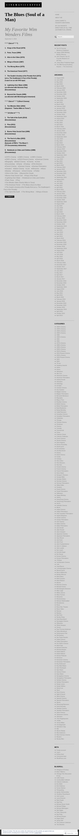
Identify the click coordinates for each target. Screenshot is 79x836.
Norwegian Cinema (62, 621)
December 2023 (61, 132)
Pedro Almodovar (61, 631)
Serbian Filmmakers (62, 682)
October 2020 (60, 199)
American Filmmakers (63, 377)
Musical (58, 611)
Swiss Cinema (60, 712)
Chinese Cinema (61, 422)
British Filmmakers (62, 406)
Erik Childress (60, 786)
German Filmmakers (40, 166)
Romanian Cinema (62, 659)
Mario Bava (59, 576)
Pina (18, 180)
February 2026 (61, 88)
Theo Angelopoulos (62, 718)
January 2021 (60, 193)
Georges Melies (61, 479)
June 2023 (59, 139)
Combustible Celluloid (63, 780)
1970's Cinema (11, 157)
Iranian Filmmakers (62, 519)
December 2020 (61, 195)
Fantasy (27, 164)
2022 (58, 359)
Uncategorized (60, 724)
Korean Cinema (61, 556)
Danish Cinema (61, 440)
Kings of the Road (31, 175)
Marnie (58, 582)
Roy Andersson (61, 664)
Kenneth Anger (61, 552)
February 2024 (61, 128)
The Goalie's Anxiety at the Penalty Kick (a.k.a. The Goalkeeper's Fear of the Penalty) (27, 188)
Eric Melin (59, 784)
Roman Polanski (61, 655)
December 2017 (61, 264)
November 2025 (61, 94)
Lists (28, 168)
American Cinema (42, 159)
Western (59, 737)
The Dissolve (60, 824)
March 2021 (60, 189)
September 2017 (61, 268)
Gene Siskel (60, 473)
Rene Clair (59, 645)
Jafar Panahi (60, 530)
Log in (58, 752)
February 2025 (61, 106)
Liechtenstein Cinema (63, 562)
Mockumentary (61, 599)
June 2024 (59, 120)
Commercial (60, 430)
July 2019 (59, 230)
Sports (58, 702)
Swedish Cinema (61, 708)
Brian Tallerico (60, 771)
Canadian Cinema (61, 414)
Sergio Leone (60, 684)
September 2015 (61, 309)
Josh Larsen (60, 796)
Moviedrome (60, 603)
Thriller (37, 171)
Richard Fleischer (61, 647)
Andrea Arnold (60, 379)
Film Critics (59, 461)
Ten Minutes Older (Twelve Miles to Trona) (20, 182)
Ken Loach (59, 550)
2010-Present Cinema (26, 159)
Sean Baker (60, 674)
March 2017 (60, 277)
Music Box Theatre (62, 607)
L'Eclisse (59, 560)
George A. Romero (62, 475)
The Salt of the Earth (13, 192)
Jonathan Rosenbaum (63, 794)
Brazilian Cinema (61, 402)
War (57, 728)
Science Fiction (61, 672)
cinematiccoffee (23, 5)
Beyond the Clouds (27, 173)
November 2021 (61, 173)
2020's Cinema (61, 355)
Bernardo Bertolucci (62, 396)
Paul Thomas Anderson (63, 629)
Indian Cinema (60, 509)
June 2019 (59, 232)
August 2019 (60, 228)
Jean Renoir (60, 538)
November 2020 (61, 197)
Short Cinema (27, 171)
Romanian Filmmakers (63, 661)
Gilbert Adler (60, 485)
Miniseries (35, 168)
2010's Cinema (61, 351)
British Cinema (20, 161)
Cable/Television (61, 412)
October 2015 (60, 307)
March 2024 (60, 126)
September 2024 (61, 116)
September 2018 (61, 248)
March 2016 (60, 297)
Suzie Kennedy (61, 706)
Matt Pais (59, 802)
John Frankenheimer (62, 544)
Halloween (59, 493)
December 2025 (61, 92)
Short (58, 690)
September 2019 (61, 226)
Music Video (60, 609)
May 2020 (59, 210)
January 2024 (60, 130)
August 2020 (60, 204)
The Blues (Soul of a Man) (32, 185)
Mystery (8, 171)
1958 (58, 335)
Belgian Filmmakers (62, 394)
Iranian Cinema (61, 517)
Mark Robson (60, 580)
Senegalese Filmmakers (63, 678)
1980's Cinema (24, 157)
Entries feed (60, 754)
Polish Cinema (60, 639)
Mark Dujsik (60, 800)
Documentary (10, 164)
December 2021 (61, 171)
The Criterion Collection (63, 822)
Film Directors (37, 164)
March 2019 (60, 238)
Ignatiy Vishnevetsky (62, 792)
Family (58, 456)
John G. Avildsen (61, 546)
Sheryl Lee (59, 688)
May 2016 (59, 293)
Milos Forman (60, 595)
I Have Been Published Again (65, 62)
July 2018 (59, 252)
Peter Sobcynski (61, 812)
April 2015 (59, 311)
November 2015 (61, 305)
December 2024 (61, 110)
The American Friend (13, 185)
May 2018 (59, 256)
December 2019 (61, 220)
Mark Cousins (60, 578)
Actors (58, 369)
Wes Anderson (60, 733)
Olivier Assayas (61, 625)
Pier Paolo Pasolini (62, 637)
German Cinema (24, 166)
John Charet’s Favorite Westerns (62, 21)
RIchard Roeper (61, 649)
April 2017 (59, 275)
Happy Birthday (61, 495)
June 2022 (59, 159)
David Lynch (60, 446)
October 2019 (60, 224)
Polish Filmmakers (62, 641)
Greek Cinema (60, 489)
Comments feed (61, 756)
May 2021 (59, 185)
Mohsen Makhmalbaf (62, 601)
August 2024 (60, 118)
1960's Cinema (61, 337)
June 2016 (59, 291)
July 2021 (59, 181)
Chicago (58, 420)
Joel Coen (59, 540)
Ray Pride (59, 814)
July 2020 (59, 206)
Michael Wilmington (62, 808)
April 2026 (59, 84)
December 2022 (61, 151)
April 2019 (59, 236)
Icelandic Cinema (61, 505)
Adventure (59, 371)
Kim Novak (59, 554)
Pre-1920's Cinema (62, 643)
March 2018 (60, 260)
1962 (58, 339)
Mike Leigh (59, 590)
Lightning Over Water (13, 178)
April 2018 (59, 258)
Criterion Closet (61, 434)
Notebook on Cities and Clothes (34, 178)
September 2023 (61, 137)
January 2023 (60, 149)
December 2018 (61, 242)
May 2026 (59, 82)
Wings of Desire (42, 192)
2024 (58, 361)
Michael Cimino (61, 586)
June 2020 (59, 208)
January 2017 (60, 279)
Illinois (58, 507)
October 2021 (60, 175)
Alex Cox (59, 373)
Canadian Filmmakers (63, 416)
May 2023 (59, 141)
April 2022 (59, 163)
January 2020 (60, 218)
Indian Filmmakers (62, 511)
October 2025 (60, 96)
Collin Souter (60, 778)
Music (44, 168)
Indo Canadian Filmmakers (64, 513)
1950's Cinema (61, 333)
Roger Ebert (60, 818)
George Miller (60, 477)
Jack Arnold (59, 528)
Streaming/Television (62, 704)
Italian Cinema (19, 168)
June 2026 (59, 80)
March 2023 (60, 145)
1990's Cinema (36, 157)
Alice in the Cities (12, 173)
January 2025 (60, 108)
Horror (58, 503)
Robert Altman (60, 653)
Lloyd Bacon (60, 566)
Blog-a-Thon (60, 400)
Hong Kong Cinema (62, 499)
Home (57, 14)
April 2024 (59, 124)
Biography (9, 161)
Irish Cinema (60, 521)
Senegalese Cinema (62, 676)
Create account (61, 750)
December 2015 (61, 303)
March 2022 (60, 165)
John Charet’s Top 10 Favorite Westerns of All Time (62, 58)
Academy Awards (61, 365)
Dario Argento (60, 442)
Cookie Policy (38, 832)
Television (59, 716)
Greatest (9, 168)
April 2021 (59, 187)
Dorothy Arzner (61, 450)
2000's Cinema (11, 159)
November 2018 (61, 244)
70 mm (58, 363)
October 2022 (60, 153)
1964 (58, 341)
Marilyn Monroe (61, 574)
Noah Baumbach (61, 619)
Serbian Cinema (61, 680)
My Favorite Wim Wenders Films (21, 32)
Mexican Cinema (61, 584)
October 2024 (60, 114)
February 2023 (61, 147)
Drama (19, 164)
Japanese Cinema (62, 534)
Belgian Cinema (61, 392)
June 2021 (59, 183)
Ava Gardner (60, 390)
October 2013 (60, 313)
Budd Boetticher (61, 408)
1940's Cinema (61, 331)
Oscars (58, 627)
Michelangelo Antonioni (63, 588)
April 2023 (59, 143)
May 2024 (59, 122)
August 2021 (60, 179)
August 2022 (60, 157)
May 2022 (59, 161)
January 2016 (60, 301)
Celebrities (59, 418)
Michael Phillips (61, 806)
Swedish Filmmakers (62, 710)
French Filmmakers (62, 471)
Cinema (30, 161)
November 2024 (61, 112)
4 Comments (9, 196)
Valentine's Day (61, 726)
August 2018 (60, 250)
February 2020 (61, 216)
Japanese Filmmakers (63, 536)
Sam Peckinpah (61, 668)
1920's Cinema (61, 327)
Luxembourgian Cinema (63, 568)
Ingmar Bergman (61, 515)
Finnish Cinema (61, 467)
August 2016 (60, 289)
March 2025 (60, 104)
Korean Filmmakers (62, 558)
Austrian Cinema (61, 387)
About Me (58, 17)
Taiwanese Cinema (62, 714)
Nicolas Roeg (60, 617)
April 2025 (59, 102)
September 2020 (61, 201)
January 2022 (60, 169)
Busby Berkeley (61, 410)
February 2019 (61, 240)
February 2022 (61, 167)
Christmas (59, 424)
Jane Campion (60, 532)
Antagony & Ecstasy (62, 769)
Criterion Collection (62, 436)
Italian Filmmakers (62, 525)
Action (58, 367)
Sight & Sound (60, 694)
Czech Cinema (60, 438)
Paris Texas (10, 180)
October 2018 (60, 246)
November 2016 (61, 283)
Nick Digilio (59, 810)
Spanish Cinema (61, 698)
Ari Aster (59, 385)
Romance (17, 171)
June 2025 (59, 100)
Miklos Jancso (60, 592)
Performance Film (61, 633)
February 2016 (61, 299)
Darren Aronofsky (61, 444)
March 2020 (60, 214)
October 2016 (60, 285)
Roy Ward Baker (61, 666)
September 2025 (61, 98)
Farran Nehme (60, 788)
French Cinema (11, 166)
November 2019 (61, 222)
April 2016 (59, 295)
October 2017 (60, 266)
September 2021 (61, 177)
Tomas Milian (60, 722)
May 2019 (59, 234)
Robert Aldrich (60, 651)
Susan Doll (59, 820)
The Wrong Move (28, 192)
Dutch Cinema (60, 454)
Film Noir (59, 465)
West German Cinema (63, 735)
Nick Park (59, 615)
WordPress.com (61, 758)
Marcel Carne (60, 570)
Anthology (59, 383)
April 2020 (59, 212)
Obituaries (59, 623)
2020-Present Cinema (63, 357)
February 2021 (61, 191)
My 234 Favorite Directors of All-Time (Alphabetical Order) (63, 28)
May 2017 (59, 273)
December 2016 (61, 281)
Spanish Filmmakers (62, 700)
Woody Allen (60, 739)
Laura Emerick (60, 798)
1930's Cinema (61, 329)
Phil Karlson (60, 635)
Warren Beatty (60, 731)
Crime (38, 161)
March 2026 (60, 86)
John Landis (60, 548)
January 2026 (60, 90)
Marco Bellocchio (61, 572)
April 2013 (59, 315)
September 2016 (61, 287)
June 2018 (59, 254)
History (58, 497)
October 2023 (60, 135)
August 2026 (60, 78)
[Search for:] (64, 37)
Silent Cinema (60, 696)
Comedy (59, 428)
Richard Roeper (61, 816)
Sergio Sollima (60, 686)
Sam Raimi (59, 670)
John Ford (59, 542)
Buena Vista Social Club (14, 175)
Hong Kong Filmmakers (63, 501)
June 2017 (59, 271)
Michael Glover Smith (62, 804)
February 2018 (61, 262)
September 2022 (61, 155)
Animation (59, 381)
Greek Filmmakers (62, 491)
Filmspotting (60, 790)
